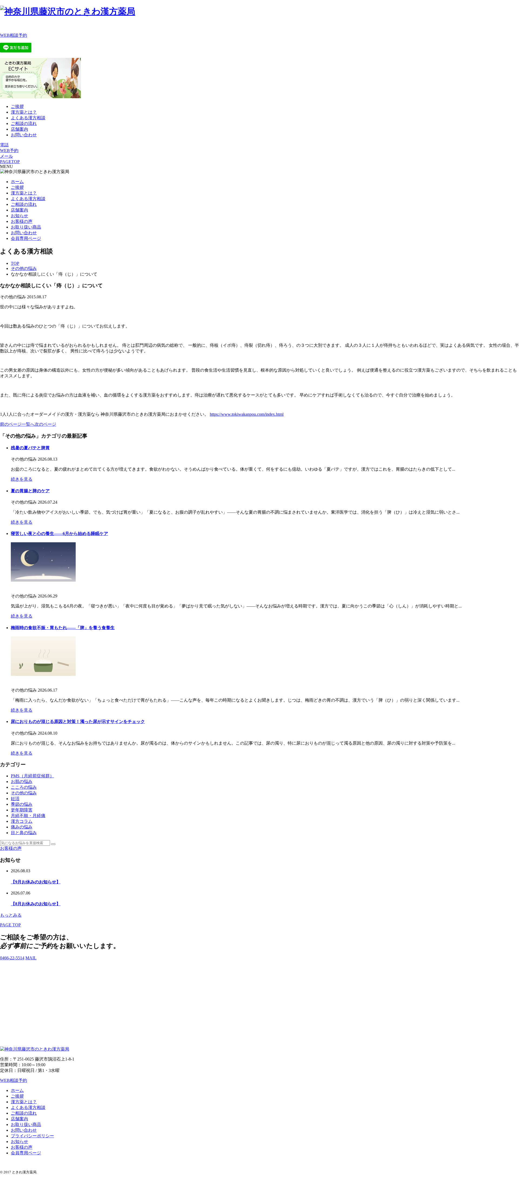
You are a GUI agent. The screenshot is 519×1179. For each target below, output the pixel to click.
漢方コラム (21, 821)
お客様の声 (21, 221)
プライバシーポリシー (32, 1136)
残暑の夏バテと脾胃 (30, 447)
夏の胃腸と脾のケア (30, 490)
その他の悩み (24, 268)
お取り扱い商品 (26, 227)
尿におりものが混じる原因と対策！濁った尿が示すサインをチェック (78, 721)
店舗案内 (19, 129)
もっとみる (11, 915)
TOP (15, 263)
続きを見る (21, 479)
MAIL (30, 958)
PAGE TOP (10, 925)
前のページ (11, 424)
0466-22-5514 (12, 958)
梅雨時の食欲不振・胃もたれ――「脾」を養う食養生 (63, 627)
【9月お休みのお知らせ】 (36, 882)
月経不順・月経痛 (28, 815)
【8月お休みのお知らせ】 (36, 903)
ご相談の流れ (24, 123)
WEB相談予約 (13, 35)
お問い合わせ (24, 135)
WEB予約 (9, 150)
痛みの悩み (21, 827)
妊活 (15, 798)
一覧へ (28, 424)
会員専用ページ (26, 238)
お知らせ (19, 215)
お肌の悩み (21, 781)
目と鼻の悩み (24, 832)
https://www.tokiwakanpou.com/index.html (247, 414)
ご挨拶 (17, 106)
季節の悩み (21, 804)
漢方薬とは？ (24, 112)
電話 (4, 145)
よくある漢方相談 (28, 117)
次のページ (45, 424)
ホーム (17, 181)
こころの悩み (24, 787)
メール (6, 156)
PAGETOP (10, 161)
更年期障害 (21, 810)
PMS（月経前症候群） (32, 776)
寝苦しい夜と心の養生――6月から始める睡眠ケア (59, 533)
